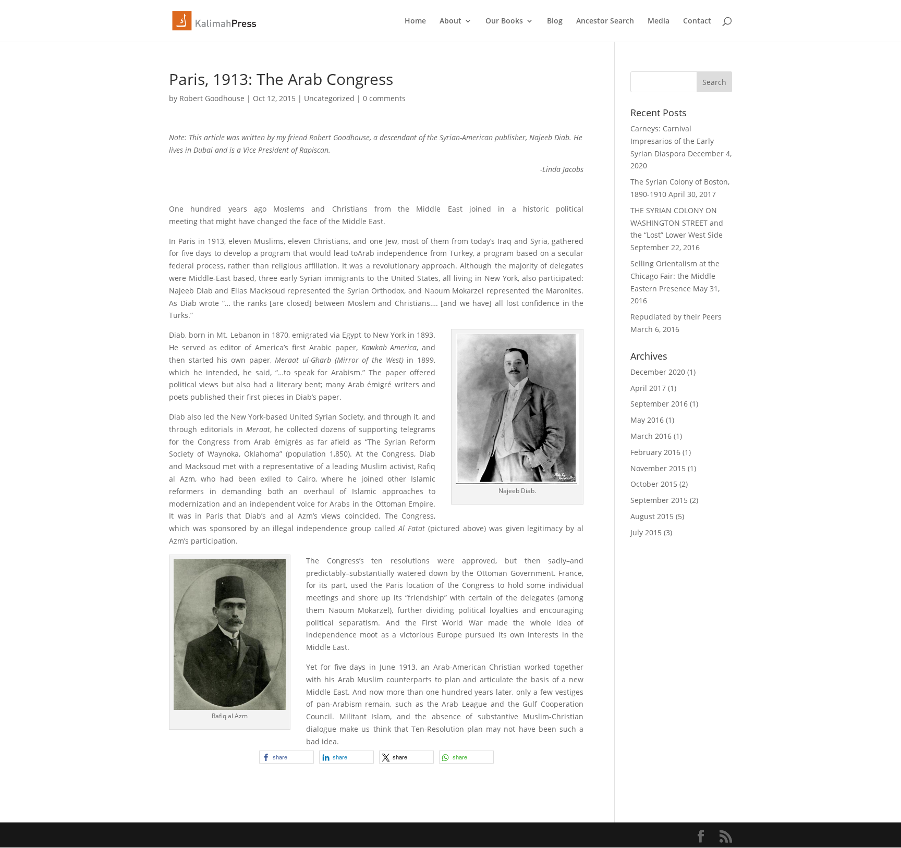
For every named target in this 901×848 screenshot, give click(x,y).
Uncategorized (329, 98)
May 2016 (647, 420)
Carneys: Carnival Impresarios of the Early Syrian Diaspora (672, 141)
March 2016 (651, 436)
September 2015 (659, 500)
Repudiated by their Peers (676, 317)
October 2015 (653, 484)
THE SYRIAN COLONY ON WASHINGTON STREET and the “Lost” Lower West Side (676, 222)
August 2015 (652, 516)
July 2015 (646, 532)
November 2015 (658, 468)
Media (658, 21)
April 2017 (648, 388)
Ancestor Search (605, 21)
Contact (697, 21)
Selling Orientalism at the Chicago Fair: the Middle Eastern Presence (675, 276)
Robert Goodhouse (212, 98)
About (450, 21)
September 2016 (659, 404)
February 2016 (655, 452)
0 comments (384, 98)
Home (415, 21)
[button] (286, 757)
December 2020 (657, 372)
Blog (555, 21)
